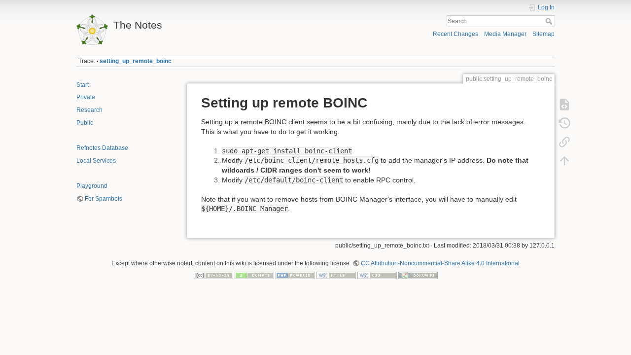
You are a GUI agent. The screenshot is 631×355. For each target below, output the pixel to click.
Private (85, 97)
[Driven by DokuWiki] (418, 275)
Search (550, 21)
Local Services (96, 160)
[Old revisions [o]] (564, 123)
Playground (91, 185)
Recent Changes (455, 34)
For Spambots (103, 198)
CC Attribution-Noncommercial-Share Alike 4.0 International (440, 263)
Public (84, 122)
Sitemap (543, 34)
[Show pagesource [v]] (564, 104)
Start (82, 84)
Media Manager (505, 34)
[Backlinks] (564, 142)
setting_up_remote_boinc (136, 61)
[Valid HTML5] (336, 275)
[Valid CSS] (377, 275)
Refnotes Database (102, 147)
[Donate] (254, 275)
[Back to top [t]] (564, 160)
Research (89, 109)
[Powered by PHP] (295, 275)
